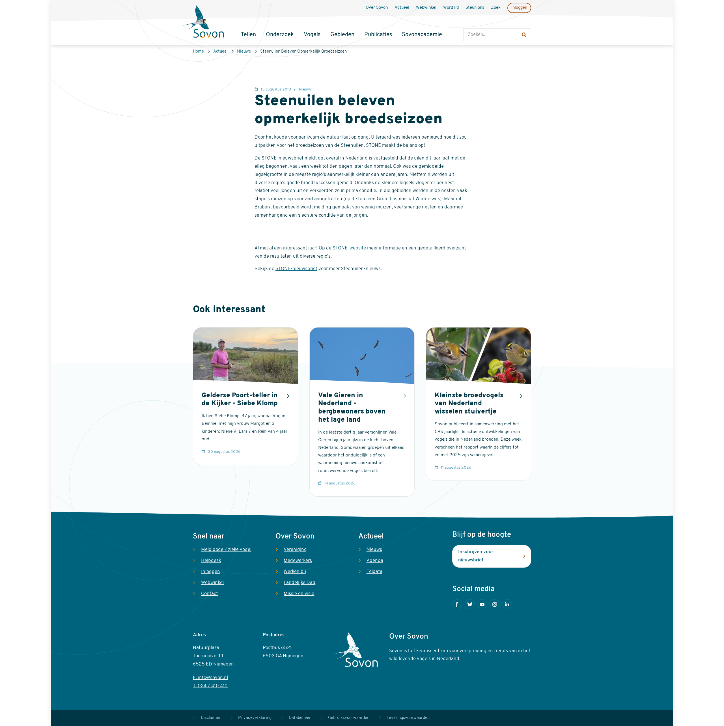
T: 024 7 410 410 (210, 686)
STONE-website (349, 248)
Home (198, 51)
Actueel (220, 51)
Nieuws (244, 51)
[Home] (203, 22)
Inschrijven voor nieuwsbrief (476, 556)
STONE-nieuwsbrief (296, 268)
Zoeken (469, 23)
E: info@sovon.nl (210, 677)
